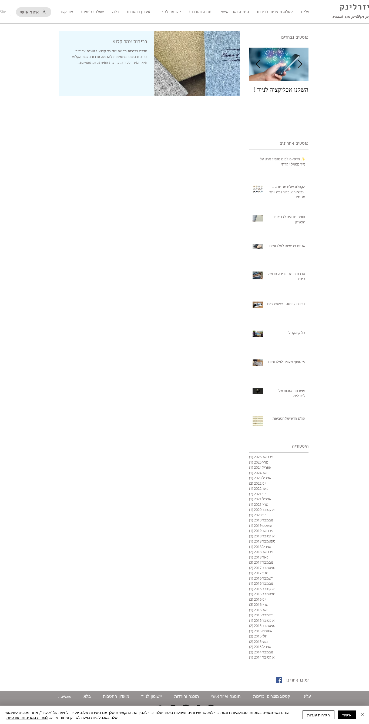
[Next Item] (257, 64)
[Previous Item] (299, 64)
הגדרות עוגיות (318, 715)
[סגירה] (362, 715)
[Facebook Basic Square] (279, 680)
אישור (346, 715)
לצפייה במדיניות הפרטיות (27, 717)
